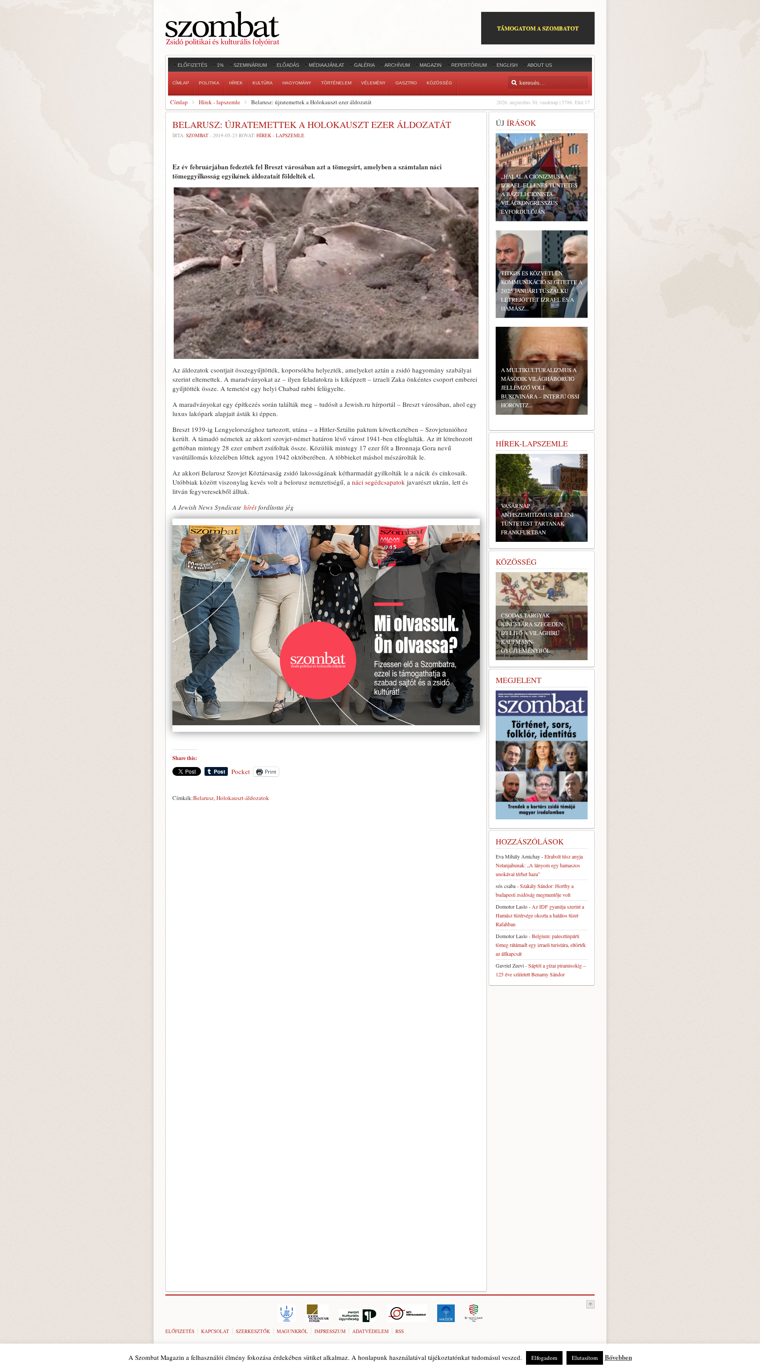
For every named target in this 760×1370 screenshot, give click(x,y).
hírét (250, 507)
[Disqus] (326, 928)
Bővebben (618, 1357)
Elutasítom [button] (585, 1358)
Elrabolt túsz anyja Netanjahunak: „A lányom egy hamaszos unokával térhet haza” (539, 865)
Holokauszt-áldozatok (242, 798)
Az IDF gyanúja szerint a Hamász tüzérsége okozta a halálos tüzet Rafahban (540, 915)
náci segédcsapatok (378, 482)
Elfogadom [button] (544, 1358)
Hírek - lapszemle (219, 102)
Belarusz (203, 798)
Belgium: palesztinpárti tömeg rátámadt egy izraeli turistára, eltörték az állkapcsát (541, 944)
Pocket (240, 771)
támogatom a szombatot (538, 28)
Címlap (179, 102)
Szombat (197, 135)
